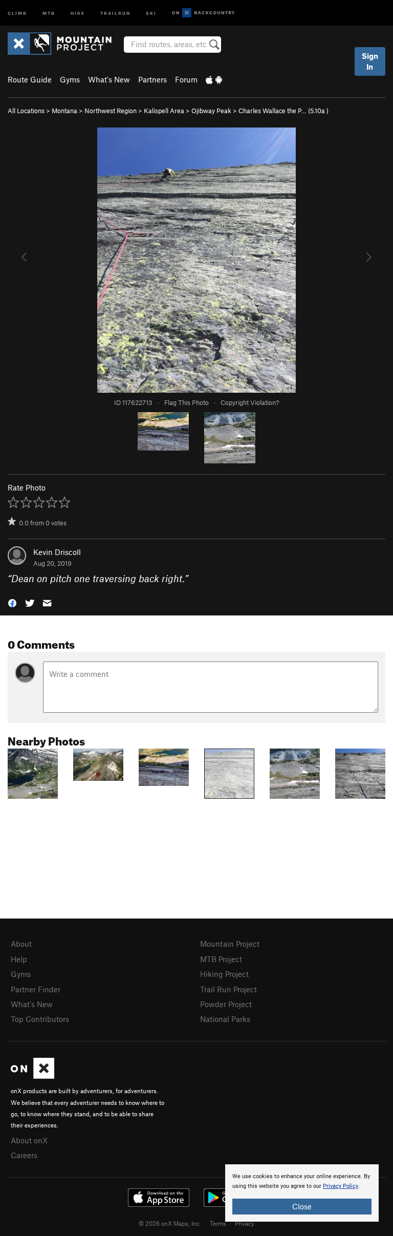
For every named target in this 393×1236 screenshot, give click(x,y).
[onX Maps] (32, 1075)
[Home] (65, 43)
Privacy (244, 1223)
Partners (152, 79)
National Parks (225, 1019)
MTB (48, 12)
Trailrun (115, 12)
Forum (186, 79)
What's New (109, 79)
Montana (64, 110)
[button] (12, 602)
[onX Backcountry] (203, 13)
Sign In (370, 61)
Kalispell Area (164, 110)
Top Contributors (40, 1019)
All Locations (26, 110)
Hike (78, 12)
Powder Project (226, 1004)
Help (19, 959)
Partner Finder (35, 989)
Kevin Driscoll (57, 552)
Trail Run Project (228, 989)
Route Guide (30, 79)
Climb (17, 12)
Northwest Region (110, 110)
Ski (151, 12)
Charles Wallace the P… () (283, 110)
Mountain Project (229, 943)
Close (302, 1206)
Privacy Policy (340, 1186)
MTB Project (221, 959)
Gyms (70, 79)
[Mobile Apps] (214, 79)
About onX (29, 1140)
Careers (24, 1155)
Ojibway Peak (211, 110)
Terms (218, 1223)
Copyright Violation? (250, 402)
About (21, 943)
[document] (302, 1192)
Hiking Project (224, 973)
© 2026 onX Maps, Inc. (170, 1223)
